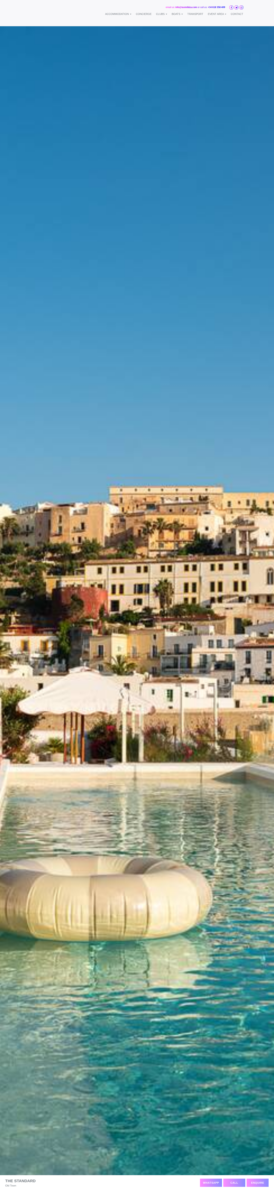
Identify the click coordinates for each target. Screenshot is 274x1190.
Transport (195, 13)
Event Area (216, 13)
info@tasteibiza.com (186, 7)
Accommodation (117, 13)
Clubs (160, 13)
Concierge (144, 13)
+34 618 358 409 (216, 7)
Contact (237, 13)
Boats (176, 13)
